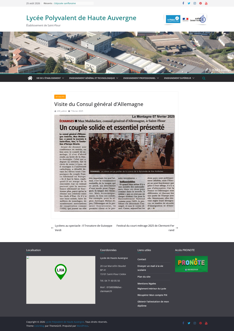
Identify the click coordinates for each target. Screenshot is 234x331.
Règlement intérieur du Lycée (152, 288)
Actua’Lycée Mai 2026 (65, 3)
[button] (62, 78)
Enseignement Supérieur (177, 78)
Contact (142, 259)
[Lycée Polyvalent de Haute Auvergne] (30, 78)
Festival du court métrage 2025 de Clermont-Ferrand (145, 228)
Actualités (60, 97)
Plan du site (144, 276)
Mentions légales (147, 283)
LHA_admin (62, 111)
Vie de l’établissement (48, 78)
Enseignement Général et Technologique (92, 78)
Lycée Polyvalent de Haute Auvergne (81, 17)
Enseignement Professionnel (139, 78)
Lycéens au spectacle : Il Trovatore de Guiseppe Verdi (83, 228)
